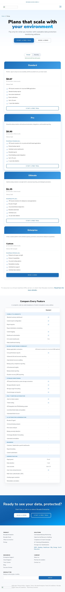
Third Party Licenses (32, 587)
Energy (55, 547)
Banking (40, 547)
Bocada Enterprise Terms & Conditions (45, 585)
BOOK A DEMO (32, 275)
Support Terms (30, 585)
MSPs (35, 547)
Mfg (51, 547)
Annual (28, 55)
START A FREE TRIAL (32, 108)
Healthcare (46, 547)
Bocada (15, 585)
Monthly (36, 55)
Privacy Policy (21, 585)
